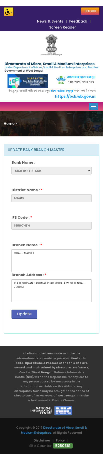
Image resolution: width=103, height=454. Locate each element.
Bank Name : (23, 162)
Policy (60, 440)
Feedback (78, 21)
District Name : (27, 189)
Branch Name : (27, 245)
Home (9, 123)
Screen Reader (62, 27)
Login (90, 11)
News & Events (50, 21)
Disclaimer (42, 440)
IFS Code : (22, 217)
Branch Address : (29, 274)
